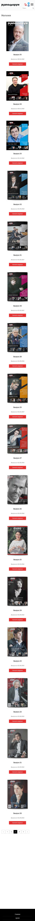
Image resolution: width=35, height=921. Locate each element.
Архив (18, 918)
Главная (17, 914)
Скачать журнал (17, 64)
